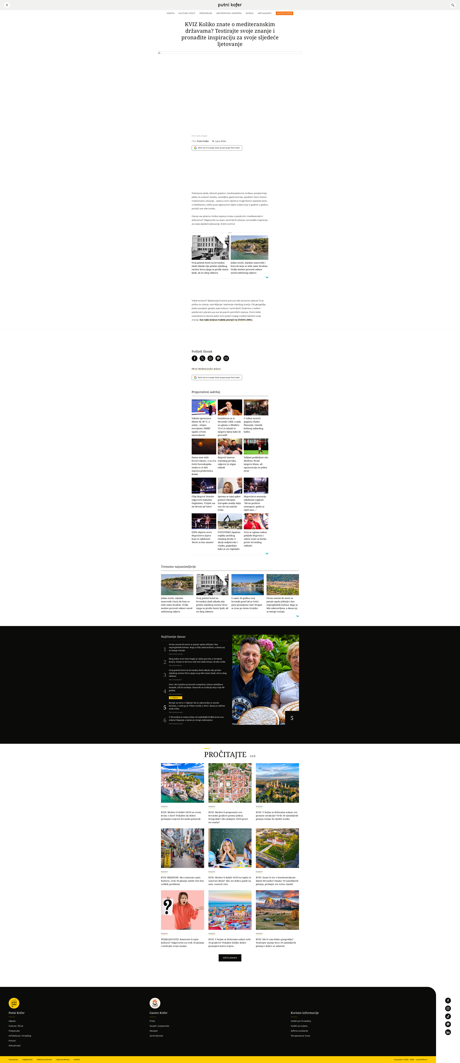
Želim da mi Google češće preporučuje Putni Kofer (219, 148)
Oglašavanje (27, 1059)
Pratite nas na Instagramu (448, 1008)
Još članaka (230, 958)
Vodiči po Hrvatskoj (301, 1021)
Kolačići (77, 1059)
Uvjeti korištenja (62, 1059)
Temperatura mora (300, 1035)
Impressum (13, 1059)
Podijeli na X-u (202, 358)
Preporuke (205, 13)
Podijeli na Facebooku (194, 358)
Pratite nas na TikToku (448, 1016)
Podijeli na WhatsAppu (210, 358)
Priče (152, 1021)
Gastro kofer (155, 1003)
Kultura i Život (187, 13)
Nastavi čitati (194, 649)
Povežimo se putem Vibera (448, 1024)
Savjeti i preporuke (159, 1026)
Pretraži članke (453, 5)
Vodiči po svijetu (299, 1026)
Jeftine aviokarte (299, 1031)
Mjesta (170, 13)
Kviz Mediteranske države (207, 368)
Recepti (154, 1031)
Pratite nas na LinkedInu (448, 1032)
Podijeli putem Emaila (226, 358)
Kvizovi (250, 13)
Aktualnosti (264, 13)
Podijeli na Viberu (218, 358)
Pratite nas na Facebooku (448, 1000)
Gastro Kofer (284, 13)
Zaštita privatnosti (44, 1059)
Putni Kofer (230, 5)
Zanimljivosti (156, 1035)
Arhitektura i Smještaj (229, 13)
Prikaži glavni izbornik (7, 5)
